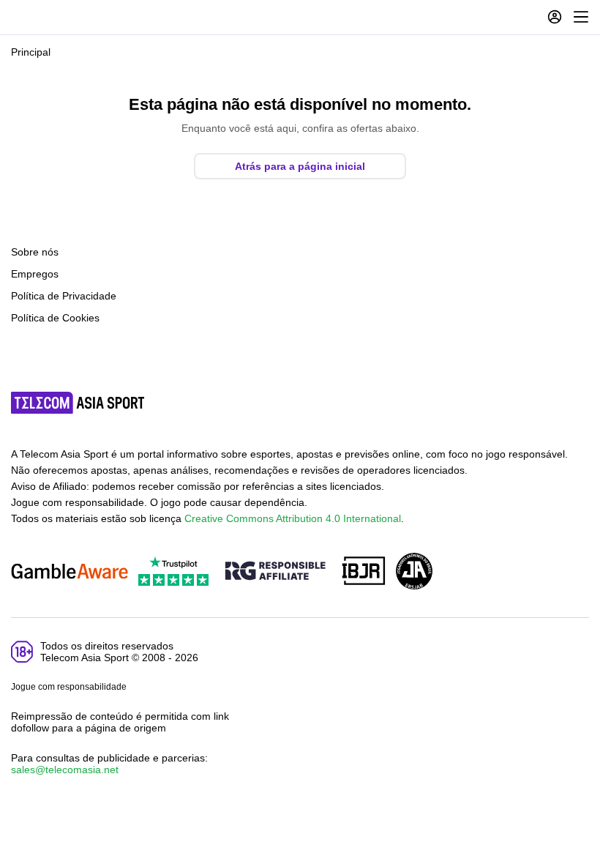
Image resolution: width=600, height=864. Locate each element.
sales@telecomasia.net (65, 769)
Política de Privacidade (63, 296)
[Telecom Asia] (78, 403)
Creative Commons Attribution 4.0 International (292, 518)
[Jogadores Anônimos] (414, 572)
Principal (30, 52)
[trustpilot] (173, 572)
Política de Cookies (55, 318)
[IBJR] (364, 572)
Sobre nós (35, 252)
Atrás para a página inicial (300, 166)
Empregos (35, 274)
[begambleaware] (69, 572)
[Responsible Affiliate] (275, 572)
